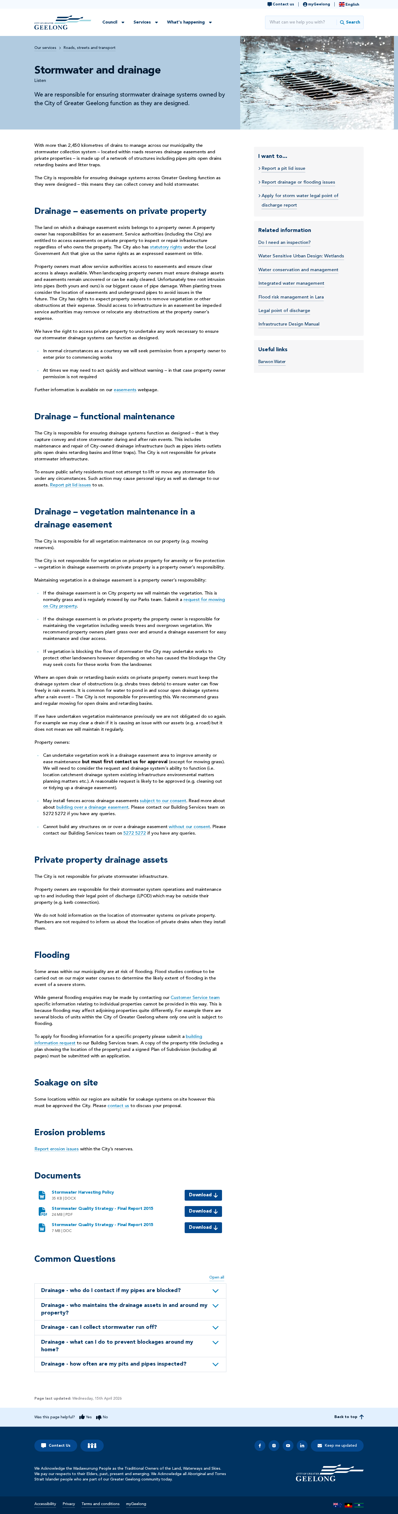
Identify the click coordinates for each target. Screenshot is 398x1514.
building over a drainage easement (92, 807)
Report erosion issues (56, 1149)
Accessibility (45, 1504)
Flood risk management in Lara (291, 297)
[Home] (330, 1473)
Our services (45, 48)
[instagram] (274, 1445)
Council (109, 22)
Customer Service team (195, 997)
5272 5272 (134, 833)
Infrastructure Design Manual (288, 324)
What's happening (186, 22)
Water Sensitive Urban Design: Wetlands (301, 256)
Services (142, 22)
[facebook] (260, 1445)
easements (125, 390)
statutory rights (166, 247)
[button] (130, 1291)
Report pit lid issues (70, 485)
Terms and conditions (100, 1504)
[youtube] (288, 1445)
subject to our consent (163, 801)
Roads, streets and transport (89, 48)
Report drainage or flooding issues (298, 182)
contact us (118, 1106)
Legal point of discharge (284, 310)
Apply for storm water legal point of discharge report (300, 200)
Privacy (69, 1504)
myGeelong (136, 1504)
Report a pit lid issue (283, 168)
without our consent (189, 827)
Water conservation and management (298, 270)
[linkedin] (302, 1445)
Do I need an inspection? (284, 242)
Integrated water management (291, 283)
